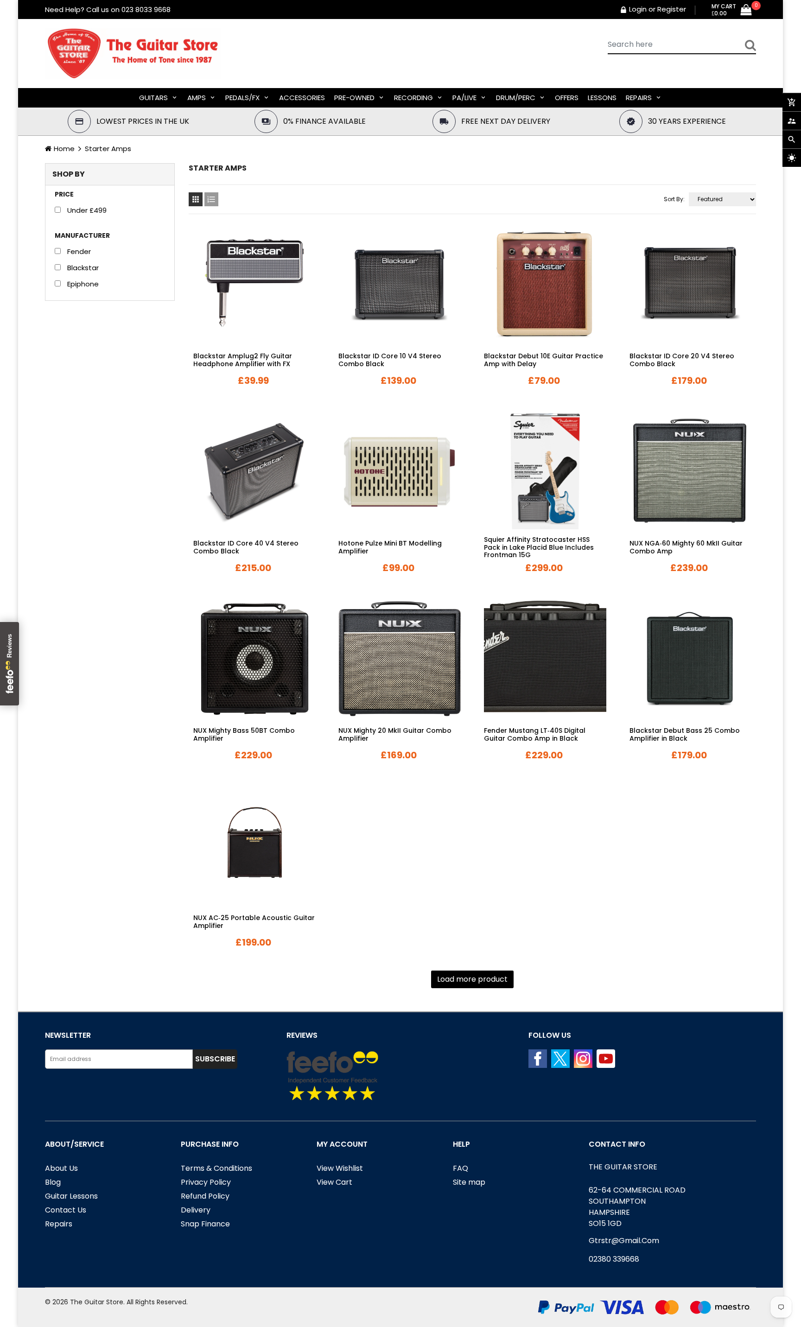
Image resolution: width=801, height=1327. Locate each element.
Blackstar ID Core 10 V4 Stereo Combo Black (389, 359)
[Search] (750, 45)
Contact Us (65, 1210)
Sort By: (674, 199)
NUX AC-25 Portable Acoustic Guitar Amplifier (254, 921)
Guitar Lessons (71, 1196)
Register (671, 9)
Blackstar (83, 268)
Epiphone (83, 284)
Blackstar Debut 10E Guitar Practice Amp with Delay (543, 359)
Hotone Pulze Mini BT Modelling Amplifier (390, 547)
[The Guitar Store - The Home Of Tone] (647, 1307)
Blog (53, 1182)
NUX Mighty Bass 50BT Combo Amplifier (244, 734)
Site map (469, 1182)
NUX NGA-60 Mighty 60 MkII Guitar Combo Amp (686, 547)
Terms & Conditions (216, 1168)
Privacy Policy (206, 1182)
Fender (79, 251)
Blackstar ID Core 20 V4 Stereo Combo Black (681, 359)
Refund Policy (205, 1196)
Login (638, 9)
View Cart (334, 1182)
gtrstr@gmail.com (624, 1240)
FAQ (460, 1168)
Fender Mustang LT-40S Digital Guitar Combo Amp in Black (534, 734)
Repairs (58, 1224)
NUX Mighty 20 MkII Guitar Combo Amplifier (394, 734)
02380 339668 (614, 1259)
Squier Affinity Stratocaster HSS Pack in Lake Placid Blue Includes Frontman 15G (539, 547)
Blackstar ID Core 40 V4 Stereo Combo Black (246, 547)
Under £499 (87, 210)
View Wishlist (340, 1168)
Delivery (195, 1210)
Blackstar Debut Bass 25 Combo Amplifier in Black (684, 734)
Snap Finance (205, 1224)
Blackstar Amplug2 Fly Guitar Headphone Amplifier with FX (242, 359)
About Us (61, 1168)
